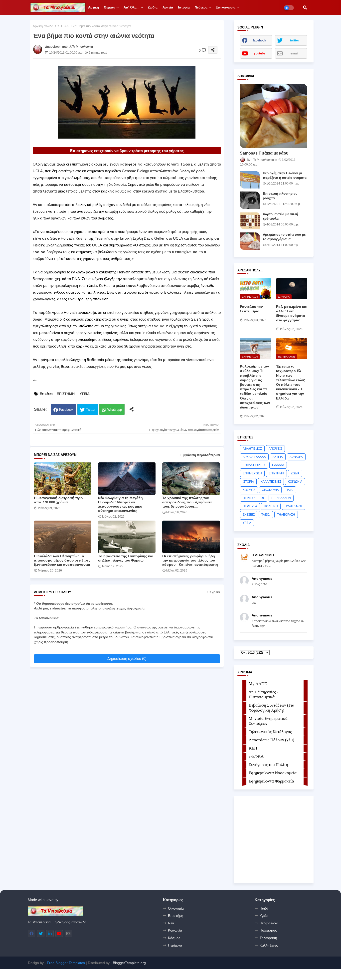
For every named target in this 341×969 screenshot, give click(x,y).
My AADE (258, 683)
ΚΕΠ (253, 748)
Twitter (90, 409)
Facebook (66, 409)
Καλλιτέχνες (269, 945)
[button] (305, 7)
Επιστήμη (175, 916)
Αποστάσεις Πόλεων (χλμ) (271, 740)
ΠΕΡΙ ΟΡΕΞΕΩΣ (254, 498)
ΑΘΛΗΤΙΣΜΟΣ (252, 448)
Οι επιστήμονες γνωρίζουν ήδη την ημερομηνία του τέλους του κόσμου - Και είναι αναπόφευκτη (190, 560)
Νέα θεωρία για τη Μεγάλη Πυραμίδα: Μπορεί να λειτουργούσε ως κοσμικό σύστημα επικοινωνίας (120, 504)
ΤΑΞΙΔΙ (265, 514)
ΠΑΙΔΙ (289, 490)
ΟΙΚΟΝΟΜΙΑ (270, 490)
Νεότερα (201, 7)
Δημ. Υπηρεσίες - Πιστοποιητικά (263, 694)
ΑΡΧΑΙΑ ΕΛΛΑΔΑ (254, 457)
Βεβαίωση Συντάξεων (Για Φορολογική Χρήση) (271, 708)
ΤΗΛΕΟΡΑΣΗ (286, 514)
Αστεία (168, 7)
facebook (259, 40)
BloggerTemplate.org (129, 963)
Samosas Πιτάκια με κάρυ (264, 153)
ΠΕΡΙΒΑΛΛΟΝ (281, 498)
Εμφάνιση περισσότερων (200, 455)
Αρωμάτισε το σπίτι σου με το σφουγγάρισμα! (284, 237)
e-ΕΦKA (256, 756)
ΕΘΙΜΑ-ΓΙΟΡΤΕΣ (254, 465)
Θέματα (109, 7)
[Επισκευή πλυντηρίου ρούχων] (250, 200)
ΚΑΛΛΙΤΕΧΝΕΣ (271, 481)
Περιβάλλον (269, 923)
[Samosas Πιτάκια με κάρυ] (273, 116)
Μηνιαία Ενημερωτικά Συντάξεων (268, 721)
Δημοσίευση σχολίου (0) (127, 658)
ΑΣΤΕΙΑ (278, 457)
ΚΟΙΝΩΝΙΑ (295, 481)
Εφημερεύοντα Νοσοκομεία (273, 773)
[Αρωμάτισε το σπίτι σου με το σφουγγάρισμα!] (250, 241)
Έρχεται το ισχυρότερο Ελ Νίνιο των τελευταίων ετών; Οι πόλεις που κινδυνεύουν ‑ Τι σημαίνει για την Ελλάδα (290, 382)
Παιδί (264, 908)
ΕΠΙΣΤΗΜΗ (66, 394)
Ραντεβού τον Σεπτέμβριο (251, 309)
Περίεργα (175, 945)
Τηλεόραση (268, 938)
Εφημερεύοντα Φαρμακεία (271, 781)
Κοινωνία (175, 930)
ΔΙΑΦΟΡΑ (296, 457)
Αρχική (93, 7)
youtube (259, 53)
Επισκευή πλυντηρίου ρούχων (280, 196)
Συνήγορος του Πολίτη (268, 764)
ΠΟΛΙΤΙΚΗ (271, 506)
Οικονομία (176, 908)
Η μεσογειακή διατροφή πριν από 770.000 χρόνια (58, 500)
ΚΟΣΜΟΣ (249, 490)
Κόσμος (174, 938)
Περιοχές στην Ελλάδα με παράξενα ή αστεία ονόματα (285, 175)
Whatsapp (114, 409)
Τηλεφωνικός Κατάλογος (270, 731)
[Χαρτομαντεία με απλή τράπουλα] (250, 220)
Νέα (171, 923)
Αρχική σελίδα (43, 26)
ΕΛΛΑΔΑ (278, 465)
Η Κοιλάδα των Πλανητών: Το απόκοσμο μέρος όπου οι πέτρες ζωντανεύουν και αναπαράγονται (62, 560)
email (294, 53)
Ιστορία (184, 7)
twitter (294, 40)
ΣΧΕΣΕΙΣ (249, 514)
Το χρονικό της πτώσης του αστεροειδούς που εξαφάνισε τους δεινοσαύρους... (187, 502)
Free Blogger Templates (66, 963)
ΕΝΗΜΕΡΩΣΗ (252, 473)
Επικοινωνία (225, 7)
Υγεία (264, 916)
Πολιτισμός (268, 930)
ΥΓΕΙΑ (62, 26)
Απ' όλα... (132, 7)
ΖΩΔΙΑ (295, 473)
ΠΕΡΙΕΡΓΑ (250, 506)
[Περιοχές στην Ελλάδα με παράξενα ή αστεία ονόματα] (250, 180)
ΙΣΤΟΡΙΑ (248, 481)
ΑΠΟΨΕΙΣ (275, 448)
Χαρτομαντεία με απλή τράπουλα (280, 216)
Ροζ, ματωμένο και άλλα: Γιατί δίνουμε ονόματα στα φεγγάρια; (291, 313)
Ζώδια (153, 7)
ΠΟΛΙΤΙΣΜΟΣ (294, 506)
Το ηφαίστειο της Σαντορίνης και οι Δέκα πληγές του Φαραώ (125, 558)
